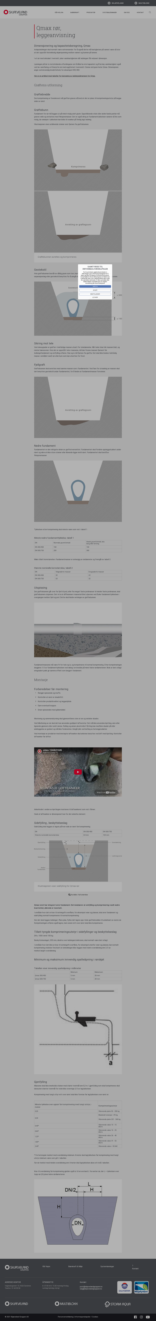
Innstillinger (95, 294)
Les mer (95, 297)
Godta (95, 286)
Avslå (95, 290)
